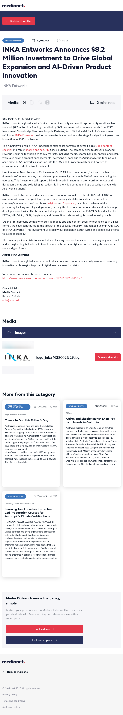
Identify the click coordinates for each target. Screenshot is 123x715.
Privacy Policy (9, 694)
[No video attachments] (47, 102)
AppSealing (69, 203)
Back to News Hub (21, 21)
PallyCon (52, 203)
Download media (108, 357)
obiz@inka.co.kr (11, 300)
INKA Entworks (24, 135)
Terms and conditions (13, 700)
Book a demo (42, 629)
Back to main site (17, 672)
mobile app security (37, 150)
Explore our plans (42, 640)
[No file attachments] (31, 102)
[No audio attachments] (39, 102)
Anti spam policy (11, 707)
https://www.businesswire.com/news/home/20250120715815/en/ (42, 278)
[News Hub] (13, 5)
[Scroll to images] (24, 102)
